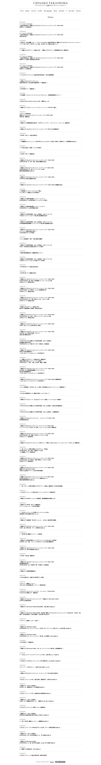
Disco (48, 11)
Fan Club (71, 11)
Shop (55, 11)
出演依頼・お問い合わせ (60, 761)
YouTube (61, 11)
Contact (78, 11)
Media (27, 11)
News (22, 11)
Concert (33, 11)
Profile (40, 11)
